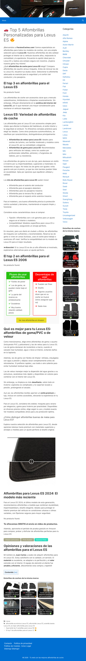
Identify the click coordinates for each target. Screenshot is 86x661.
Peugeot (66, 167)
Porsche (66, 170)
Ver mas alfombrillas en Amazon (31, 320)
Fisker (65, 90)
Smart (65, 196)
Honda (65, 96)
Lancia (65, 125)
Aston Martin (68, 45)
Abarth (66, 35)
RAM (65, 174)
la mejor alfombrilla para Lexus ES (23, 626)
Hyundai (66, 99)
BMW (65, 54)
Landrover (67, 128)
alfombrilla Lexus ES (36, 623)
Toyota (65, 212)
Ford (64, 93)
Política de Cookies (12, 646)
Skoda (65, 193)
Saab (65, 186)
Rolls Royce (67, 180)
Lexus (8, 621)
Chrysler (66, 61)
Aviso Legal (26, 646)
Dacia (65, 70)
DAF (64, 74)
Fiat (64, 86)
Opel (65, 164)
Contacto (8, 643)
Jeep (65, 112)
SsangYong (67, 199)
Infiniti (65, 103)
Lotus (65, 135)
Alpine (65, 41)
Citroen (66, 64)
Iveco (65, 106)
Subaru (66, 202)
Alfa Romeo (67, 38)
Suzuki (65, 206)
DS (64, 80)
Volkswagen (68, 219)
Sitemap (8, 649)
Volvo (65, 222)
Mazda (65, 144)
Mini (64, 154)
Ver (15, 572)
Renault (66, 177)
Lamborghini (68, 122)
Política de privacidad (23, 643)
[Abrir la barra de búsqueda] (83, 20)
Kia (64, 116)
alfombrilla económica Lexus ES (17, 623)
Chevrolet (67, 58)
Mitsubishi (67, 157)
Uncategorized (69, 215)
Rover (65, 183)
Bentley (66, 51)
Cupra (65, 67)
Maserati (66, 141)
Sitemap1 (15, 649)
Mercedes (67, 148)
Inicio (4, 20)
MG (64, 151)
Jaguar (65, 109)
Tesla (65, 209)
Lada (65, 119)
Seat (65, 190)
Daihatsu (66, 77)
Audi (65, 48)
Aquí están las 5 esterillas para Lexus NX (20, 628)
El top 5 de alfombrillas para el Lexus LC (20, 630)
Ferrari (65, 83)
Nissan (65, 161)
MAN (65, 138)
